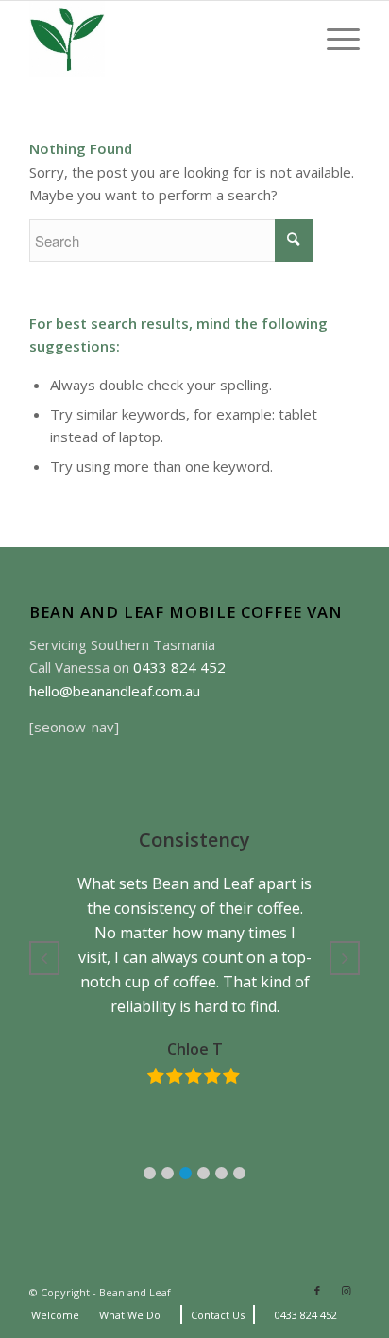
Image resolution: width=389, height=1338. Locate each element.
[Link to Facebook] (317, 1291)
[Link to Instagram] (345, 1291)
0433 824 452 (179, 667)
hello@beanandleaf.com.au (114, 690)
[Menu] (334, 39)
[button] (150, 1173)
